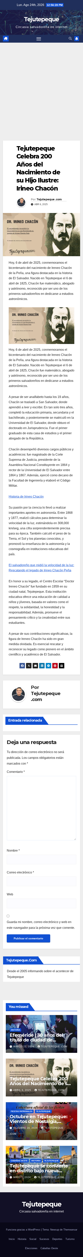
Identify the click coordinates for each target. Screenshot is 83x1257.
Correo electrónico (20, 872)
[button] (70, 38)
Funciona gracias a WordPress (23, 1229)
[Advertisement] (41, 86)
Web (10, 894)
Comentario (16, 771)
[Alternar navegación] (39, 38)
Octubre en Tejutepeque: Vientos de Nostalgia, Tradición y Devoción (38, 1121)
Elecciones (31, 1248)
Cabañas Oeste (19, 1161)
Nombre (13, 850)
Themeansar (70, 1229)
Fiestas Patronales (21, 1111)
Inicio (12, 1239)
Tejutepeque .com (49, 199)
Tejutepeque (41, 19)
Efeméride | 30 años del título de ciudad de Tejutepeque (36, 1039)
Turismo (70, 1239)
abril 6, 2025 (22, 1090)
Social (32, 1239)
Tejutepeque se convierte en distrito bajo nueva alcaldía (39, 1170)
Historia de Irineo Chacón (26, 496)
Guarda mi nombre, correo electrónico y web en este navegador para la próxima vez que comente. (41, 924)
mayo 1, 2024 (22, 1177)
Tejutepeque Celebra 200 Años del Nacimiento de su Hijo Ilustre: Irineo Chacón (40, 1083)
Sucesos (44, 1239)
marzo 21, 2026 (24, 1046)
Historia (15, 1030)
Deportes (57, 1239)
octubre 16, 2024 (25, 1128)
